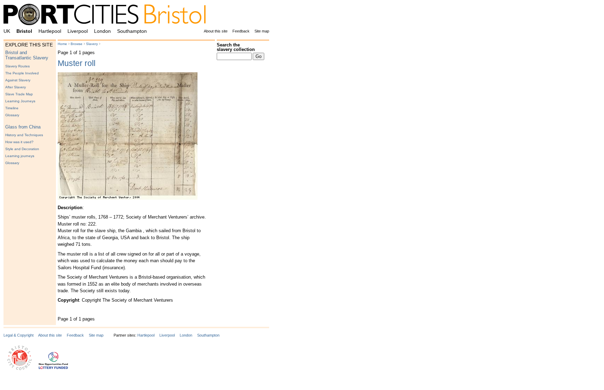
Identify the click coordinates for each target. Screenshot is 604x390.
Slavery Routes (17, 66)
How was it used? (19, 142)
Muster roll (76, 63)
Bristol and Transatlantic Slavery (26, 55)
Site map (261, 31)
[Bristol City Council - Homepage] (19, 369)
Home (62, 44)
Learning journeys (19, 156)
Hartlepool (49, 31)
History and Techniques (24, 135)
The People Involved (22, 73)
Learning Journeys (20, 101)
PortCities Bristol (107, 15)
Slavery (92, 44)
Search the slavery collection (236, 47)
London (102, 31)
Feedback (241, 31)
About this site (216, 31)
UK (6, 31)
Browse (76, 44)
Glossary (12, 115)
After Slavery (15, 87)
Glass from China (23, 127)
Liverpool (77, 31)
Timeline (12, 108)
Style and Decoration (22, 149)
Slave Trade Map (19, 94)
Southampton (132, 31)
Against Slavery (17, 80)
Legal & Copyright (18, 335)
